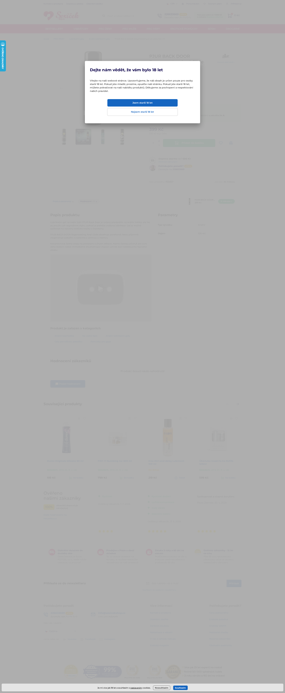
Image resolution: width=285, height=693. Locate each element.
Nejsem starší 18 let (142, 111)
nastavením (136, 688)
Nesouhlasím (161, 688)
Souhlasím (180, 688)
